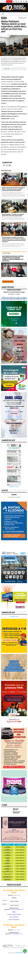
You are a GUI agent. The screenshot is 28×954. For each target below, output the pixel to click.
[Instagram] (21, 1)
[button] (5, 1)
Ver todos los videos (7, 281)
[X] (16, 1)
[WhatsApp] (13, 1)
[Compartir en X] (7, 165)
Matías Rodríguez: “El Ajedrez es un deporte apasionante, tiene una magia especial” (13, 215)
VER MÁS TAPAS (14, 486)
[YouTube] (26, 1)
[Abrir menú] (3, 14)
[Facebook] (18, 1)
